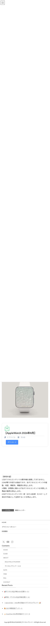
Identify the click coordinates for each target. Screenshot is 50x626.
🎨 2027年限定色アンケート (13, 608)
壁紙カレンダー (20, 510)
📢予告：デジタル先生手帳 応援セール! (17, 597)
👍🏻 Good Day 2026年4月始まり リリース (17, 614)
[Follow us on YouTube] (8, 542)
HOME (4, 522)
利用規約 (5, 531)
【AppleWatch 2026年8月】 (20, 432)
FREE (5, 574)
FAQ (4, 578)
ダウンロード (12, 442)
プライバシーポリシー (9, 527)
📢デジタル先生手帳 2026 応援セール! (16, 591)
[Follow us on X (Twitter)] (3, 542)
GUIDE (5, 554)
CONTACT (6, 582)
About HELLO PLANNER (12, 562)
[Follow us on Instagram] (12, 542)
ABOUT (5, 558)
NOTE (5, 570)
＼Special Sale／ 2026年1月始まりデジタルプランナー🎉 (22, 603)
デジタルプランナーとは (13, 566)
